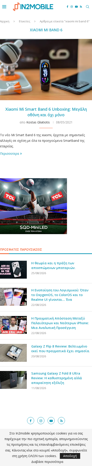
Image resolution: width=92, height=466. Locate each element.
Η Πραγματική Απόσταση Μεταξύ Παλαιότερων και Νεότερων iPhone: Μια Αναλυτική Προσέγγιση (60, 323)
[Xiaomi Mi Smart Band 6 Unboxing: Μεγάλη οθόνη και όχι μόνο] (46, 69)
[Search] (87, 6)
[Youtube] (76, 6)
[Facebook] (67, 6)
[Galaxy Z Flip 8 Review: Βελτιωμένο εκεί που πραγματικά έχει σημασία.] (13, 353)
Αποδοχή (70, 456)
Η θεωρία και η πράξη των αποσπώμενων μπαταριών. (53, 265)
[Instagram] (72, 6)
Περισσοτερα (9, 153)
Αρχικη (4, 21)
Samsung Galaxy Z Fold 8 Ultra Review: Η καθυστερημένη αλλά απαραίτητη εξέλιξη (56, 378)
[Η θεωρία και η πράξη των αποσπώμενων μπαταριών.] (13, 270)
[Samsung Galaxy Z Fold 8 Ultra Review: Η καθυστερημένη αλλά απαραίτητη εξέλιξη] (13, 380)
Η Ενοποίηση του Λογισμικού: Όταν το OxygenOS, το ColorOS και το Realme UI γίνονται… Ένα (59, 295)
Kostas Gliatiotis (38, 122)
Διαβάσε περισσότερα (47, 461)
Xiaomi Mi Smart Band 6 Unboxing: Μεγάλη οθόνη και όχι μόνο (46, 111)
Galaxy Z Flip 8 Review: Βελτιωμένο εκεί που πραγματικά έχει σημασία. (60, 348)
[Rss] (81, 6)
